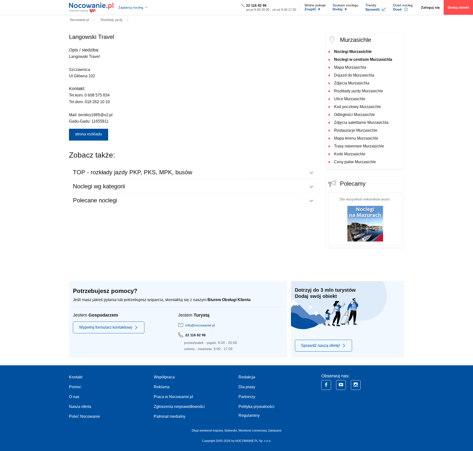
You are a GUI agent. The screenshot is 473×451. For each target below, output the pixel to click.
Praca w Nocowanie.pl (173, 397)
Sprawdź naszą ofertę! (320, 345)
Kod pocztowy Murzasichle (357, 107)
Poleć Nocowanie (84, 416)
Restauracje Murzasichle (355, 130)
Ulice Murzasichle (349, 99)
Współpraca (164, 377)
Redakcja (246, 377)
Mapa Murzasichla (350, 67)
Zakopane (275, 430)
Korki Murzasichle (349, 154)
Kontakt (75, 377)
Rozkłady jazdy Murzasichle (358, 91)
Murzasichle (355, 39)
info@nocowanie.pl (200, 325)
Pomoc (75, 387)
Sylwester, (231, 430)
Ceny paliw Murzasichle (355, 162)
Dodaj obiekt (458, 7)
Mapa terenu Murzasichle (356, 138)
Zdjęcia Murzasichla (351, 83)
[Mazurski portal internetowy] (365, 223)
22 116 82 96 (256, 5)
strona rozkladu (88, 134)
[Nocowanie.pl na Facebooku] (326, 385)
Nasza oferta (80, 406)
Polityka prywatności (256, 406)
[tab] (193, 172)
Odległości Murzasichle (354, 115)
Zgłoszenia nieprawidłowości (179, 406)
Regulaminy (249, 415)
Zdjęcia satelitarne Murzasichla (361, 122)
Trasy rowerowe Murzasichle (359, 146)
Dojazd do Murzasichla (354, 75)
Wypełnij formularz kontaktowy (105, 327)
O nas (74, 397)
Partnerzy (246, 397)
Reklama (161, 387)
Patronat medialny (170, 416)
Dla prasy (246, 387)
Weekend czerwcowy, (253, 430)
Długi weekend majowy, (208, 430)
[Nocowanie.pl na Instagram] (356, 385)
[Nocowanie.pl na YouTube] (341, 385)
